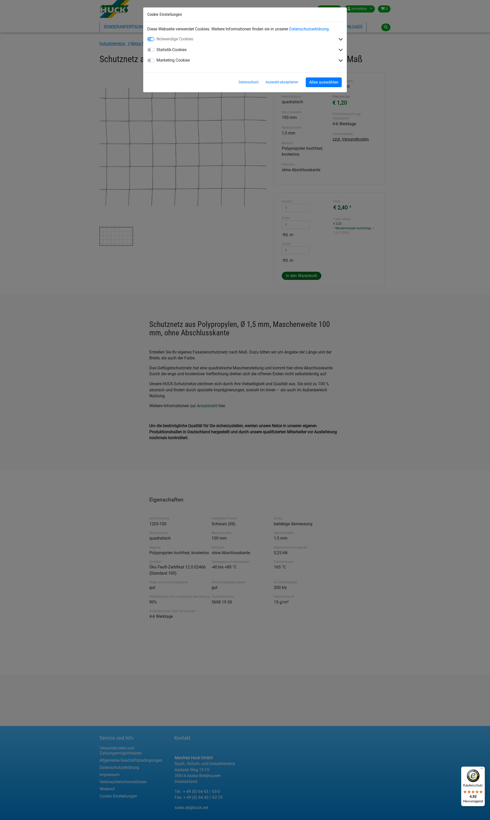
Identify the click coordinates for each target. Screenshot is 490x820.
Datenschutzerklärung (309, 29)
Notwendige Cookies (174, 39)
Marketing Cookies (173, 60)
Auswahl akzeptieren (281, 82)
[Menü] (482, 770)
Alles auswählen (323, 82)
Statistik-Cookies (171, 49)
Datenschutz (249, 82)
